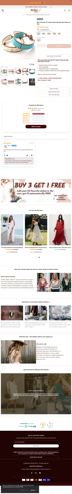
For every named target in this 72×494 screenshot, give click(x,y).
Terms (23, 469)
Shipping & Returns (35, 469)
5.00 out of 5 (40, 108)
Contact (43, 469)
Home (23, 14)
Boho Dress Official (36, 10)
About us (48, 469)
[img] (7, 143)
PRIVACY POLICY (24, 490)
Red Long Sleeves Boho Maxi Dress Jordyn (60, 247)
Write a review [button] (36, 126)
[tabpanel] (36, 235)
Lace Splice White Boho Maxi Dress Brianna (12, 247)
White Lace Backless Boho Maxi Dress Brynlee (36, 247)
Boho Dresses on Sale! (44, 80)
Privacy (27, 469)
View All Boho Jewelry (46, 78)
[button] (40, 27)
